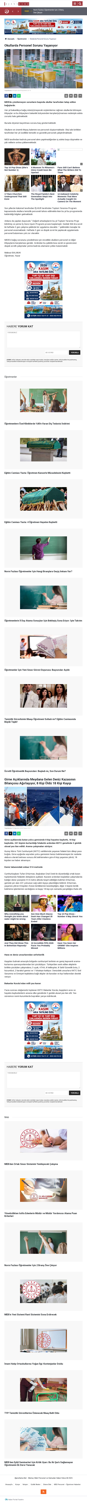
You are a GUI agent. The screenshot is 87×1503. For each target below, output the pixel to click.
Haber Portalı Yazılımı (16, 1499)
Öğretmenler (22, 39)
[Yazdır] (66, 96)
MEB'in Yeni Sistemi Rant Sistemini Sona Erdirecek (47, 11)
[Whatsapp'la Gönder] (19, 96)
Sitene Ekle (47, 1484)
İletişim (25, 1484)
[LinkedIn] (14, 96)
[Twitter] (10, 96)
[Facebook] (6, 96)
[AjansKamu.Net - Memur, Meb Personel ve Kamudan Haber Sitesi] (16, 3)
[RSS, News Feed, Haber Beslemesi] (43, 1491)
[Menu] (75, 3)
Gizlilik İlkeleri (35, 1484)
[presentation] (12, 11)
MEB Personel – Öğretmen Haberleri (67, 1484)
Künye (17, 1484)
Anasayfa (10, 39)
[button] (71, 96)
